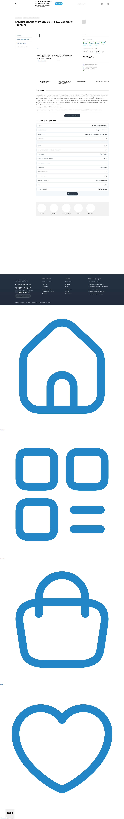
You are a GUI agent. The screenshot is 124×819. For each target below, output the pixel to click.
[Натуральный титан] (97, 43)
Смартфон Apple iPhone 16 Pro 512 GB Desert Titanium (49, 243)
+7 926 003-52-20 (42, 4)
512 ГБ (97, 51)
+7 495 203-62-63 (42, 2)
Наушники (67, 291)
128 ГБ (85, 51)
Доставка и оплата (47, 281)
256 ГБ (91, 51)
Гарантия (44, 294)
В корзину (54, 254)
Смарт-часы (68, 289)
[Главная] (16, 18)
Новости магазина (47, 289)
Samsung (67, 284)
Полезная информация (48, 291)
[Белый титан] (103, 43)
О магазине (45, 286)
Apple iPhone (68, 281)
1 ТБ (103, 51)
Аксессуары (68, 294)
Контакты (44, 284)
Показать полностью (72, 115)
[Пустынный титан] (91, 43)
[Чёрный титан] (85, 43)
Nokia (66, 286)
